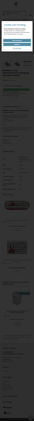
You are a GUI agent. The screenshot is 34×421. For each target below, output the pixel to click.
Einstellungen (17, 48)
